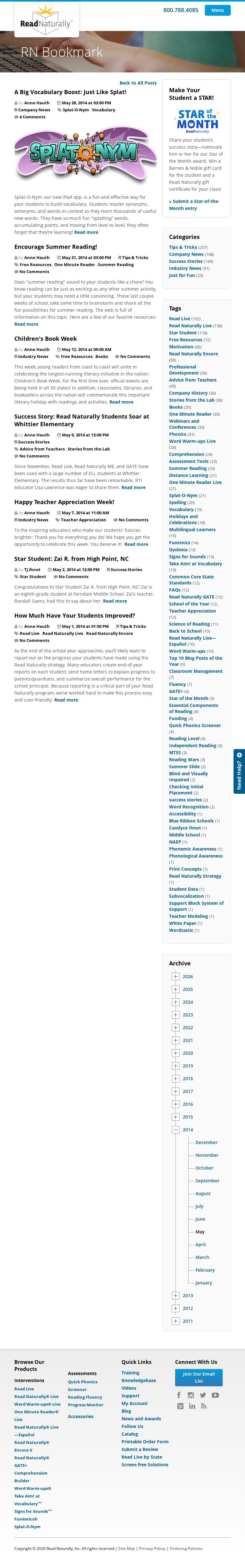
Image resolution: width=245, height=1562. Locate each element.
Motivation (181, 347)
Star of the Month (188, 698)
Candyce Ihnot (185, 828)
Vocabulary (103, 110)
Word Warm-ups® (32, 1488)
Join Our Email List (199, 1377)
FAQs (175, 590)
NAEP (175, 842)
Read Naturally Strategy (195, 876)
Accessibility (182, 814)
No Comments (34, 271)
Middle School (184, 835)
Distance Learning (188, 475)
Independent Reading (192, 745)
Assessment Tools (189, 461)
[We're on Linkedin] (192, 1406)
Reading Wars (184, 759)
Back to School (185, 631)
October (204, 1168)
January (204, 1283)
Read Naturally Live (62, 633)
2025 (188, 989)
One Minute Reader (74, 264)
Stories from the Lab (89, 449)
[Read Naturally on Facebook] (179, 1395)
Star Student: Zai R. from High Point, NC (71, 558)
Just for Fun (182, 275)
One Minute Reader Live (195, 482)
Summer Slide (184, 766)
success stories (185, 800)
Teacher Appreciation (83, 520)
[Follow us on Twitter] (203, 1395)
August (203, 1193)
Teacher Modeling (188, 916)
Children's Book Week (45, 338)
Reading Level (184, 738)
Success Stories (33, 442)
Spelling (177, 502)
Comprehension (186, 454)
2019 (188, 1066)
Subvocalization (186, 896)
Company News (34, 110)
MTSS (175, 752)
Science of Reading (189, 624)
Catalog (130, 1434)
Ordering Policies (186, 1548)
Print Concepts (185, 869)
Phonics (177, 434)
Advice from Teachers (42, 449)
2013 (188, 1295)
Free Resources (35, 264)
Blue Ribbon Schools (191, 821)
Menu (218, 10)
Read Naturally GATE (191, 597)
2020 (188, 1053)
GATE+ (176, 691)
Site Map (126, 1548)
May (200, 1232)
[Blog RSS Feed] (203, 1406)
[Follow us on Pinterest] (180, 1406)
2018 (188, 1079)
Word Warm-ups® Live (37, 1404)
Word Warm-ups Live (192, 441)
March (202, 1257)
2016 (188, 1104)
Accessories (80, 1416)
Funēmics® (26, 1519)
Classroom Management (196, 671)
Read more (86, 232)
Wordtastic (181, 930)
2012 (188, 1308)
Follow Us (132, 1426)
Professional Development (184, 370)
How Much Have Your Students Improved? (74, 615)
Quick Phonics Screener (195, 725)
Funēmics (179, 542)
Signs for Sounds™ (33, 1511)
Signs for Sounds (187, 557)
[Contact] (239, 771)
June (200, 1219)
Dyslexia (178, 550)
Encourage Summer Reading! (55, 246)
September (207, 1181)
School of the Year (189, 604)
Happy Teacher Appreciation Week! (64, 502)
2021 (188, 1040)
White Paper (182, 923)
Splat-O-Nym (76, 110)
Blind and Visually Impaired (188, 776)
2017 (188, 1091)
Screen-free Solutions (145, 1465)
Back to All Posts (138, 83)
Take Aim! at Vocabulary (195, 564)
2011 (188, 1321)
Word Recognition (189, 807)
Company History (188, 393)
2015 (188, 1117)
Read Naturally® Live (36, 1396)
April (201, 1244)
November (207, 1155)
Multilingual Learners (192, 529)
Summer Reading (116, 264)
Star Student (33, 576)
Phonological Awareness (196, 856)
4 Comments (32, 117)
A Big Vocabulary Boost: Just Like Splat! (70, 92)
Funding (178, 718)
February (205, 1270)
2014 (188, 1130)
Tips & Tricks (135, 257)
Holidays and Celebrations (183, 519)
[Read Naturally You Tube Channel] (215, 1395)
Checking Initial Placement (186, 790)
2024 (188, 1002)
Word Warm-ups (187, 651)
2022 (188, 1027)
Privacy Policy (152, 1548)
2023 (188, 1015)
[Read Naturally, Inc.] (46, 19)
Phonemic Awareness (192, 849)
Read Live (30, 633)
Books (101, 356)
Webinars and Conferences (184, 424)
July (200, 1206)
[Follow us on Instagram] (191, 1395)
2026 (188, 976)
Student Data (183, 889)
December (207, 1142)
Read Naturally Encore (109, 633)
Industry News (33, 356)
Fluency (177, 684)
